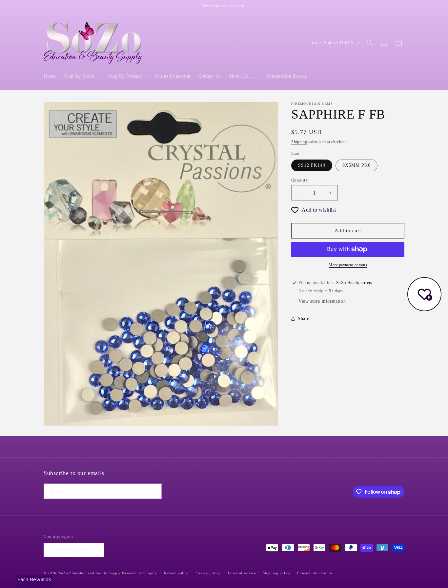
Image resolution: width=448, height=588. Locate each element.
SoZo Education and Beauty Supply (90, 573)
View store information (322, 301)
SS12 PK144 (311, 165)
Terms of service (241, 573)
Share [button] (303, 318)
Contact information (314, 573)
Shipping (299, 142)
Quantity (299, 180)
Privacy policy (208, 573)
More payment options (348, 265)
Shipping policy (277, 573)
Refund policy (176, 573)
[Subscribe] (154, 491)
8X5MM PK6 (356, 165)
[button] (81, 76)
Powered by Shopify (139, 573)
